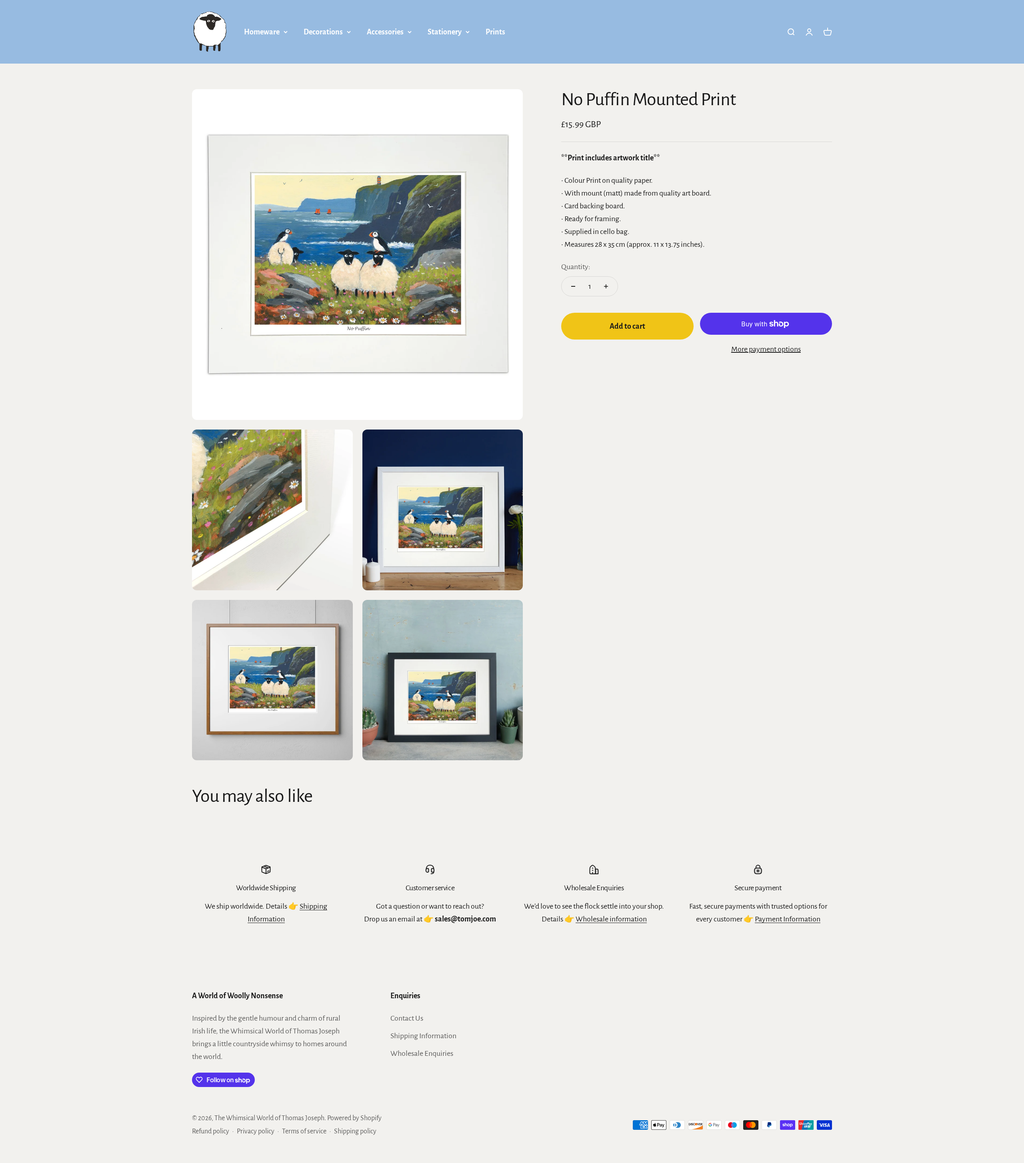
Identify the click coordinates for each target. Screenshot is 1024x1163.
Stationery (445, 32)
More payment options (766, 349)
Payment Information (787, 919)
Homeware (262, 32)
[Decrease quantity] (573, 286)
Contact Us (406, 1018)
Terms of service (304, 1131)
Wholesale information (611, 919)
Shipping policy (355, 1131)
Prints (495, 32)
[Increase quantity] (606, 286)
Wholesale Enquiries (421, 1053)
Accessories (385, 32)
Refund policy (210, 1131)
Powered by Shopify (354, 1118)
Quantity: (575, 267)
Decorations (323, 32)
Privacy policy (255, 1131)
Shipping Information (423, 1036)
